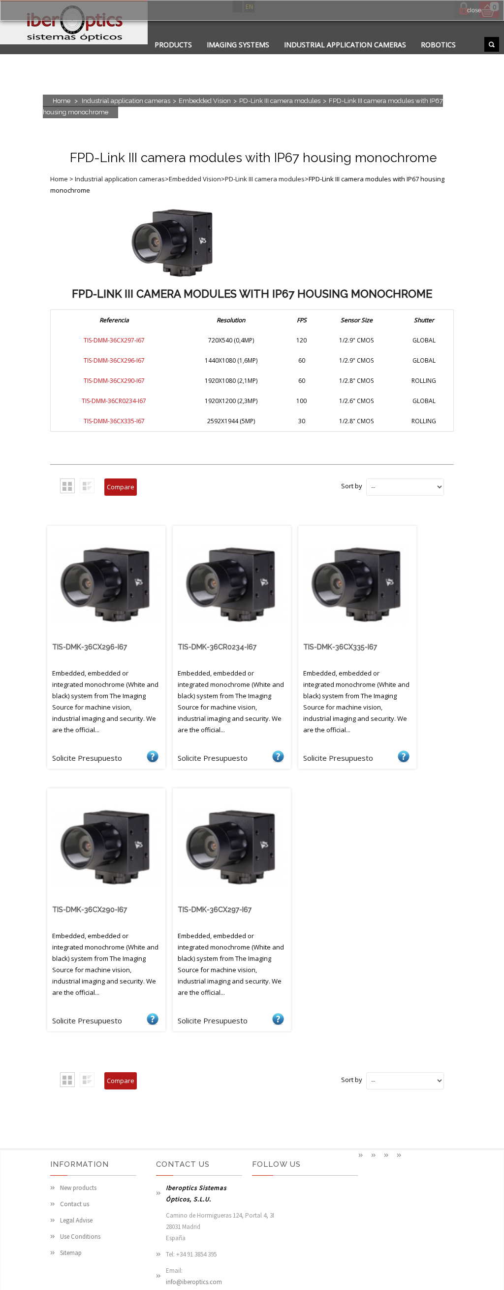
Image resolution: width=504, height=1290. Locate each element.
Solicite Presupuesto (152, 756)
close (474, 10)
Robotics (438, 44)
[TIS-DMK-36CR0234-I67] (232, 636)
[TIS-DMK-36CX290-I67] (106, 899)
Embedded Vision (205, 100)
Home (61, 100)
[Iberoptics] (74, 24)
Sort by (351, 485)
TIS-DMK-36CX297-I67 (215, 910)
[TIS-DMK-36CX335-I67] (357, 636)
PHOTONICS (286, 57)
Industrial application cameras (345, 44)
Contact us (74, 1204)
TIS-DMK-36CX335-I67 (340, 647)
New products (78, 1188)
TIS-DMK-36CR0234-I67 (217, 647)
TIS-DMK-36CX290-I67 (89, 910)
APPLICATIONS (179, 57)
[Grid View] (67, 485)
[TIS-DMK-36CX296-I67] (106, 636)
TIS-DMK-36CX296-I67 (89, 647)
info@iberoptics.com (194, 1282)
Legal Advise (76, 1220)
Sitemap (71, 1253)
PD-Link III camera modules (279, 100)
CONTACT (235, 57)
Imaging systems (238, 44)
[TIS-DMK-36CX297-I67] (232, 899)
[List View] (87, 485)
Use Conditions (80, 1236)
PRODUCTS (173, 44)
